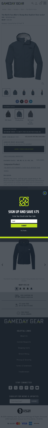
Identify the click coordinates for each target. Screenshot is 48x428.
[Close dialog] (44, 193)
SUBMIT (24, 225)
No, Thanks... (24, 230)
